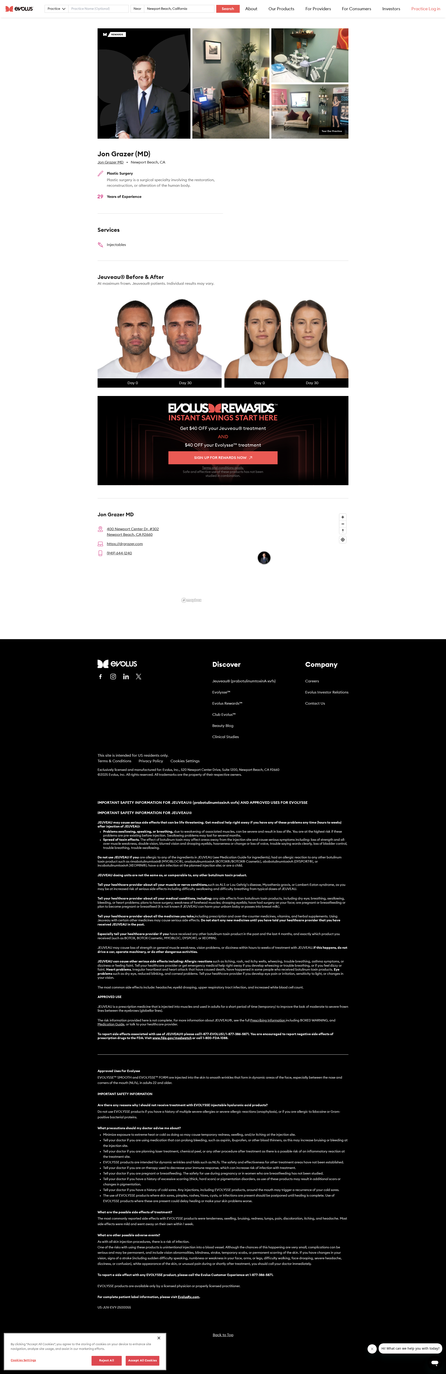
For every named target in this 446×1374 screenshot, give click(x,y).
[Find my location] (342, 539)
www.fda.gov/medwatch (172, 1038)
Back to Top (223, 1335)
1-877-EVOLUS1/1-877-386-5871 (225, 1034)
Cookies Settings (185, 761)
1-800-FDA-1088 (215, 1038)
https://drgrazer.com (125, 544)
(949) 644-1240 (119, 553)
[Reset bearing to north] (342, 530)
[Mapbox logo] (191, 600)
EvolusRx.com (188, 1297)
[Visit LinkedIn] (126, 676)
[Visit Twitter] (138, 677)
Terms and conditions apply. (223, 468)
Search (228, 9)
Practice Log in (425, 9)
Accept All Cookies (142, 1360)
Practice (54, 8)
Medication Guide (111, 1024)
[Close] (159, 1338)
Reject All (106, 1360)
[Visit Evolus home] (21, 9)
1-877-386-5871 (260, 1275)
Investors (391, 9)
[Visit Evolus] (117, 664)
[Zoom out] (342, 523)
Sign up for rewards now (220, 458)
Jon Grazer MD (111, 162)
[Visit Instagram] (113, 676)
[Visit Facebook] (100, 676)
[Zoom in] (342, 517)
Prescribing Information (267, 1020)
